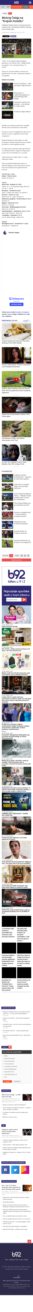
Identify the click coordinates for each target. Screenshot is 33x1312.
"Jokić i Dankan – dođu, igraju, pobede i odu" (15, 1145)
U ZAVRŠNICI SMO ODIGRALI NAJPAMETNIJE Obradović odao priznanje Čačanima (8, 933)
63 (3, 1028)
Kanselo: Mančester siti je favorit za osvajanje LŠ (22, 541)
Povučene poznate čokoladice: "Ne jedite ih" (15, 1226)
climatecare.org (21, 1287)
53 (3, 1038)
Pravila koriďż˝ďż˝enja (11, 1269)
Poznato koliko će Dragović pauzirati (20, 532)
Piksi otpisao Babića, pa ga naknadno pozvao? (22, 504)
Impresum (28, 1267)
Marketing (16, 1267)
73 (3, 1021)
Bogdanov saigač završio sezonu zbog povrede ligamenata (10, 1131)
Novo (3, 7)
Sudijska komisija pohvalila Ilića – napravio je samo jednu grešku (22, 477)
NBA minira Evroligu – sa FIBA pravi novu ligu (15, 1229)
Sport (26, 7)
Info (8, 7)
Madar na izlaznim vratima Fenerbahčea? (14, 1105)
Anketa (4, 1047)
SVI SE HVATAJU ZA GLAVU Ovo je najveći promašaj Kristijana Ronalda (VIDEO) (23, 984)
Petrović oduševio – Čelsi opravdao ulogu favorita (22, 84)
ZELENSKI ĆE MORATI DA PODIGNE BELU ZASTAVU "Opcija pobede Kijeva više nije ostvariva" (8, 985)
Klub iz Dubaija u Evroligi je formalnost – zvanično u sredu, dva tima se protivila (17, 1108)
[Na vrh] (29, 1241)
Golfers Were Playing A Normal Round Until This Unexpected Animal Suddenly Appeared (16, 390)
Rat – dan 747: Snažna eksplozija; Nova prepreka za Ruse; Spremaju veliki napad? (11, 1187)
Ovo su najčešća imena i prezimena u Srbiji (15, 1216)
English (26, 1259)
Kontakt (22, 1267)
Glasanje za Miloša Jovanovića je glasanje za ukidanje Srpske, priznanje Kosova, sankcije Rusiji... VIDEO (17, 1211)
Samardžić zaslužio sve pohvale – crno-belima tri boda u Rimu (22, 104)
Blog (16, 1259)
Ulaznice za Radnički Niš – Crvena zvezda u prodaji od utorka (22, 514)
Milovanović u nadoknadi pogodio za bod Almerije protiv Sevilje (21, 96)
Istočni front (17, 7)
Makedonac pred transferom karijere (21, 523)
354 (3, 1015)
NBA (3, 1125)
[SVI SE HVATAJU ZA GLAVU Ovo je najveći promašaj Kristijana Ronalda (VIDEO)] (24, 978)
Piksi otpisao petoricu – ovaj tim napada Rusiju (16, 1030)
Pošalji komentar (16, 560)
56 (3, 1032)
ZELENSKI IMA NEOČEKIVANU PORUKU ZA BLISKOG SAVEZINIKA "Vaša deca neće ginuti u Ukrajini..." (23, 935)
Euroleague (6, 1090)
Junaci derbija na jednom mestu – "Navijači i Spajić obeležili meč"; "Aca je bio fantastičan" (22, 496)
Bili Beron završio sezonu (10, 1117)
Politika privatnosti (23, 1269)
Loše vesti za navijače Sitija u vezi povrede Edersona (21, 486)
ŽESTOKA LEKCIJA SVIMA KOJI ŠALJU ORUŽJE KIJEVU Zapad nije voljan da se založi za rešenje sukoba (23, 960)
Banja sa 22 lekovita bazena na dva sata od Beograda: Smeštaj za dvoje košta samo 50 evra (16, 1206)
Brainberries (16, 345)
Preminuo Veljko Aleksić (22, 112)
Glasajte (7, 1081)
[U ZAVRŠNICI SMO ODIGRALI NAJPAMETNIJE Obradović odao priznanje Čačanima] (9, 926)
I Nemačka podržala (8, 1202)
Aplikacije (11, 1259)
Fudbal (5, 13)
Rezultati (16, 1081)
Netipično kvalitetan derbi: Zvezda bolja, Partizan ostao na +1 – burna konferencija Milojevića (16, 1012)
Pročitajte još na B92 (9, 1181)
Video (6, 1259)
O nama (21, 1259)
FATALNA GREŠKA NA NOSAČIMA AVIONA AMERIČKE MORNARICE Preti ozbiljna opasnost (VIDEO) (8, 960)
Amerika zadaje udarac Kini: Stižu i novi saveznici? (17, 1219)
